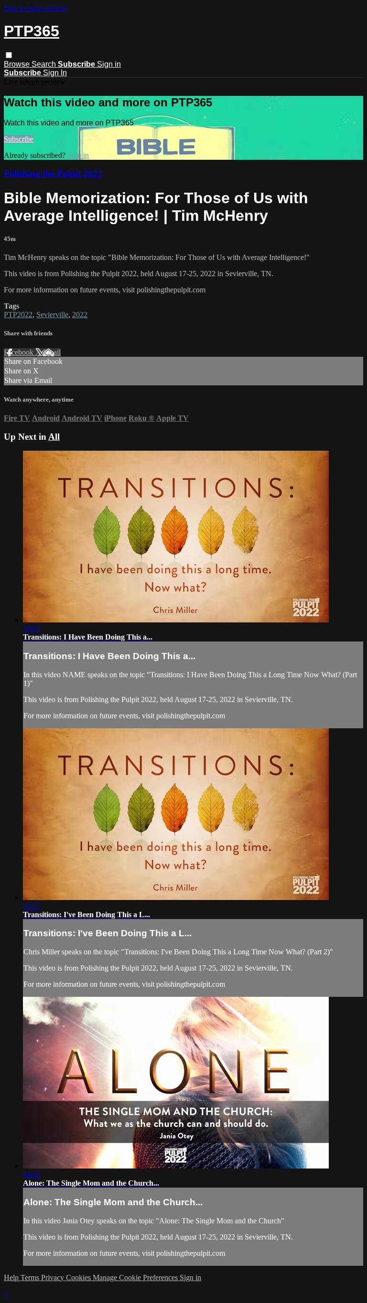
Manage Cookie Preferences (136, 1277)
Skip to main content (35, 8)
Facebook (19, 352)
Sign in (109, 64)
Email (52, 352)
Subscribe (18, 139)
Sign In (55, 73)
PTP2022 (18, 314)
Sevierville (52, 314)
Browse (18, 64)
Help (12, 1277)
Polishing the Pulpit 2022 (53, 173)
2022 (79, 314)
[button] (9, 55)
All (54, 437)
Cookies (79, 1277)
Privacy (53, 1277)
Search (45, 64)
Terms (31, 1277)
